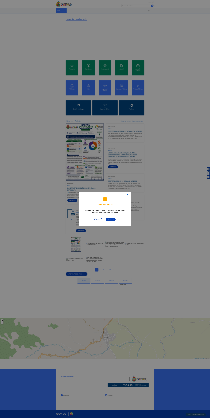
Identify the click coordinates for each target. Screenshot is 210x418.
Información (110, 219)
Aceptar (98, 219)
